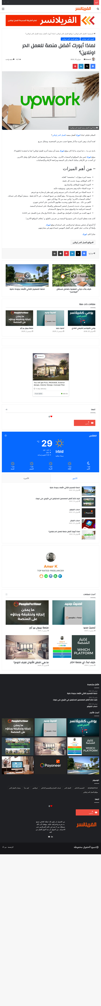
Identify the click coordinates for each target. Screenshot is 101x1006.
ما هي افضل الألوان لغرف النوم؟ (31, 662)
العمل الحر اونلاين (80, 34)
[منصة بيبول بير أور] (19, 318)
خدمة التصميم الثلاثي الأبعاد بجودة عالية (65, 487)
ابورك (78, 135)
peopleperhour (93, 788)
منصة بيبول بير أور (26, 328)
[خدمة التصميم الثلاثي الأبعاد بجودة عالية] (88, 491)
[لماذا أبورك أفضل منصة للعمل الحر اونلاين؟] (88, 535)
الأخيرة (26, 478)
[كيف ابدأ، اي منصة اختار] (73, 647)
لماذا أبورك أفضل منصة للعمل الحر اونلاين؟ (64, 531)
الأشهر (74, 478)
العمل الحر (67, 788)
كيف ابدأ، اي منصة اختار (82, 662)
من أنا (4, 847)
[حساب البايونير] (88, 513)
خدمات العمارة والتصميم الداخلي (51, 788)
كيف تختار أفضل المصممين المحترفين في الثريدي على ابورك (58, 498)
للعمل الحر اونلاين (59, 135)
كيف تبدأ (26, 788)
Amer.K (88, 59)
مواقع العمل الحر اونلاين (64, 34)
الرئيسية (91, 34)
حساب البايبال (75, 520)
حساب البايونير (75, 509)
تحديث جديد (88, 2)
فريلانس (35, 788)
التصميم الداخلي (79, 788)
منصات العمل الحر (15, 788)
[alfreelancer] (81, 9)
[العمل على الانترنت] (18, 765)
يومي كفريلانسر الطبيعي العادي (83, 328)
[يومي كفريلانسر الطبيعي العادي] (81, 318)
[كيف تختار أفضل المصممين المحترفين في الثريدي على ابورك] (88, 502)
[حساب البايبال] (88, 524)
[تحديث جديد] (50, 318)
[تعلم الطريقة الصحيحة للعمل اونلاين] (50, 20)
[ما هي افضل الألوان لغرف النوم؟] (27, 647)
